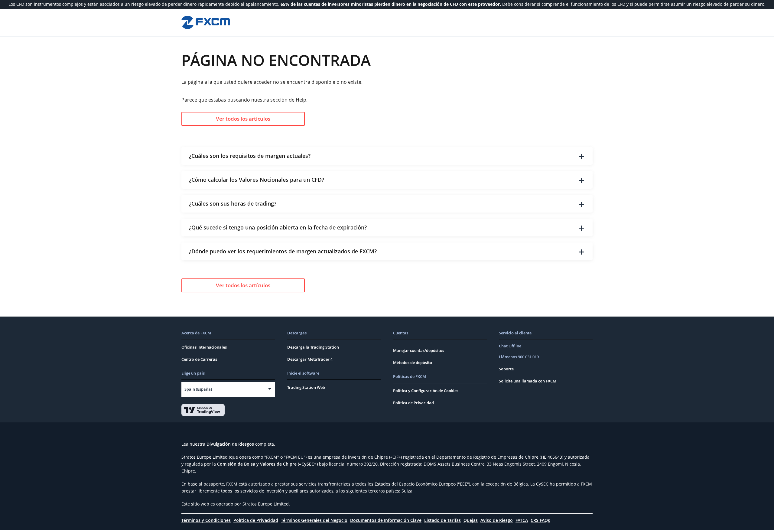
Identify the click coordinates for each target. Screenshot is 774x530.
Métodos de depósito (412, 362)
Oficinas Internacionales (204, 347)
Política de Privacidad (413, 402)
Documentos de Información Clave (385, 520)
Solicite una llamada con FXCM (527, 381)
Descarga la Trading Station (313, 347)
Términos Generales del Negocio (314, 520)
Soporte (506, 369)
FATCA (521, 520)
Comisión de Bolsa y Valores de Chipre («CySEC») (267, 464)
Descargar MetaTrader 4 (310, 359)
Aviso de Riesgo (496, 520)
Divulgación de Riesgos (230, 444)
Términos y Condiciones (206, 520)
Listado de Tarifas (442, 520)
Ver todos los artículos (243, 118)
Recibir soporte (545, 22)
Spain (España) (198, 389)
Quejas (470, 520)
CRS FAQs (540, 520)
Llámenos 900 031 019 (519, 356)
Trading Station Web (306, 387)
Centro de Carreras (199, 359)
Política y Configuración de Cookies (425, 390)
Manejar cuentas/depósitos (418, 350)
